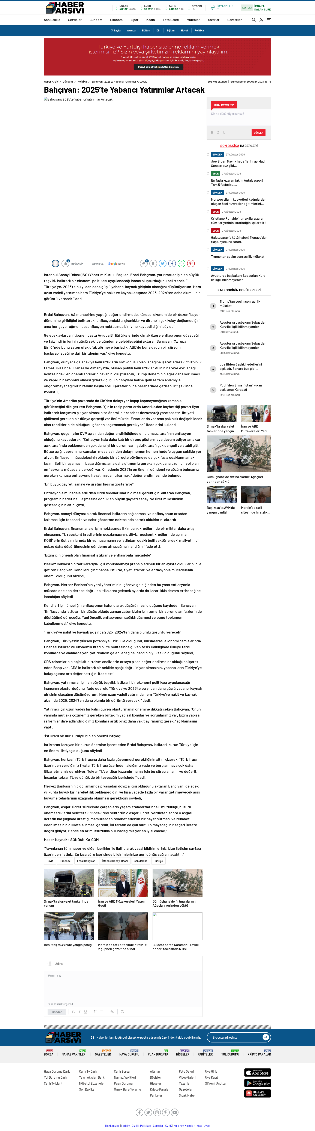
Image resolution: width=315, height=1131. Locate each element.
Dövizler (155, 1077)
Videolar (193, 20)
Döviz (50, 861)
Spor (134, 20)
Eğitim (171, 30)
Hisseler (182, 1053)
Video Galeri (187, 1077)
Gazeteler (234, 20)
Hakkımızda (112, 1125)
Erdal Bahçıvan (86, 861)
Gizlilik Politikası (141, 1125)
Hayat (184, 30)
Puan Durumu (158, 1053)
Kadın (150, 20)
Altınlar (155, 1071)
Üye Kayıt (211, 1077)
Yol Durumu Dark (55, 1077)
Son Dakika (52, 20)
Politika (199, 30)
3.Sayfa (116, 30)
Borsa (48, 1053)
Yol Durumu (230, 1053)
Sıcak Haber (187, 1095)
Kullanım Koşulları (184, 1125)
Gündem (96, 20)
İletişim (125, 1125)
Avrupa (131, 30)
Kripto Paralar (259, 1053)
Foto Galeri (171, 20)
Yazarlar (213, 20)
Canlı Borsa (122, 1071)
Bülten (146, 30)
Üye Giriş (211, 1071)
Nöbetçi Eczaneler (92, 1083)
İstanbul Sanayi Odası (115, 861)
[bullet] (102, 1011)
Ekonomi (116, 20)
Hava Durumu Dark (57, 1071)
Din (158, 30)
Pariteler (205, 1053)
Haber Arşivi (51, 81)
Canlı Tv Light (53, 1083)
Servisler (75, 20)
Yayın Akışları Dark (92, 1077)
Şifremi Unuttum (216, 1083)
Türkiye (158, 861)
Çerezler (158, 1125)
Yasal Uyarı (203, 1125)
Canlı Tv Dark (88, 1071)
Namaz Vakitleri (74, 1053)
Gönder (57, 1012)
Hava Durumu (129, 1053)
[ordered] (96, 1011)
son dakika (140, 861)
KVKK (168, 1125)
